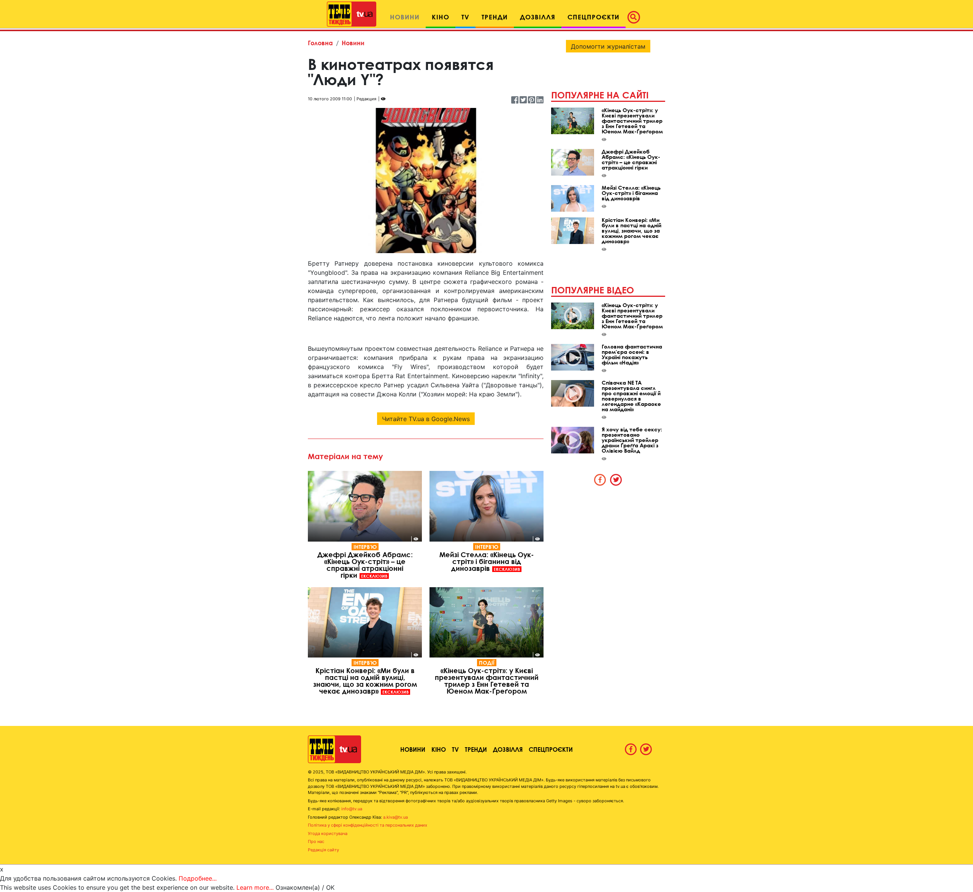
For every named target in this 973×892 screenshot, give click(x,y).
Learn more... (255, 887)
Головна (320, 42)
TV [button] (465, 17)
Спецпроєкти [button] (593, 17)
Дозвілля (508, 749)
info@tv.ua (351, 808)
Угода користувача (327, 833)
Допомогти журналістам (608, 46)
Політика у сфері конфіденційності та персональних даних (367, 825)
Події (486, 662)
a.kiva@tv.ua (395, 817)
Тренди (476, 749)
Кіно (438, 749)
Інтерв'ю (365, 546)
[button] (636, 17)
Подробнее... (198, 878)
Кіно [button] (440, 17)
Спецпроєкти (551, 749)
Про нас (316, 841)
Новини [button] (405, 17)
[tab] (600, 479)
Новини (353, 42)
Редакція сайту (323, 849)
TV (455, 749)
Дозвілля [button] (537, 17)
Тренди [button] (495, 17)
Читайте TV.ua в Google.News (426, 419)
